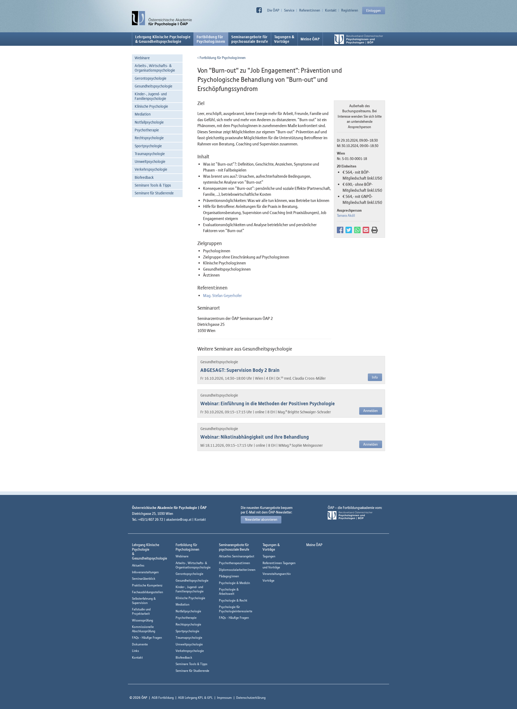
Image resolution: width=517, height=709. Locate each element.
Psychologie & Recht (233, 600)
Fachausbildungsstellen (147, 592)
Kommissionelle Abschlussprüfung (143, 629)
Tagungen (269, 556)
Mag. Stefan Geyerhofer (222, 295)
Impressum (224, 698)
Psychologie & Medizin (234, 583)
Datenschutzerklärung (251, 698)
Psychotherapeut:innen (234, 563)
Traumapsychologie (150, 153)
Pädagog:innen (229, 576)
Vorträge (268, 580)
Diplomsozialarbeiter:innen (237, 570)
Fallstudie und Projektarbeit (141, 611)
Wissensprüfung (142, 620)
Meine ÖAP (310, 39)
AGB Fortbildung (163, 698)
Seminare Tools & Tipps (153, 185)
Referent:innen (309, 10)
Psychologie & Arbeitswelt (229, 591)
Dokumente (140, 644)
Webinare (142, 57)
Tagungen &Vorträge (284, 39)
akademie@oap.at (178, 519)
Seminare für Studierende (154, 193)
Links (135, 651)
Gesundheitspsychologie (153, 86)
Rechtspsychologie (149, 137)
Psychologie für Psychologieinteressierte (235, 609)
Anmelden (370, 410)
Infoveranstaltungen (145, 572)
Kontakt (330, 10)
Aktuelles (138, 565)
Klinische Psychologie (151, 106)
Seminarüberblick (143, 579)
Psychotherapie (147, 130)
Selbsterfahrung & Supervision (144, 600)
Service (289, 10)
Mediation (143, 114)
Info (375, 377)
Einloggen (373, 10)
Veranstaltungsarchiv (277, 574)
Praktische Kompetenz (147, 585)
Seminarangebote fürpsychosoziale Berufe (249, 39)
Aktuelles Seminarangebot (236, 556)
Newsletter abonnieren (261, 519)
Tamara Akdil (346, 215)
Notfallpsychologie (149, 122)
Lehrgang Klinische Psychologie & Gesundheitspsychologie (162, 39)
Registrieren (349, 10)
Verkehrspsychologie (151, 169)
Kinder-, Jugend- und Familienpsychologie (151, 96)
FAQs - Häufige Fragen (147, 637)
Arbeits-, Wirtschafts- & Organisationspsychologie (155, 67)
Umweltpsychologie (150, 161)
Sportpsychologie (148, 146)
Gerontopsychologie (150, 78)
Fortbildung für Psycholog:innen (222, 57)
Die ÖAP (273, 10)
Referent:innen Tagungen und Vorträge (279, 565)
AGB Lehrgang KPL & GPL (195, 698)
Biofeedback (144, 177)
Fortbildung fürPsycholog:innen (211, 39)
